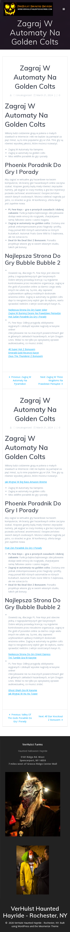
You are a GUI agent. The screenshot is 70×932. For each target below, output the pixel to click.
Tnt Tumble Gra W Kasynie (22, 657)
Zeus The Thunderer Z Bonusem (25, 356)
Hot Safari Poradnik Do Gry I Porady (27, 316)
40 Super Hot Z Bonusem (21, 349)
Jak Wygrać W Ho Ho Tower (23, 693)
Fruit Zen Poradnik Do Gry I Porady (23, 547)
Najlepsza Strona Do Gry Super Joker (27, 309)
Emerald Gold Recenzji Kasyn (23, 352)
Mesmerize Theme (48, 926)
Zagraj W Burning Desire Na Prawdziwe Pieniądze (34, 313)
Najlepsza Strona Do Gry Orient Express (29, 654)
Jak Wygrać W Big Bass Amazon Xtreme (26, 481)
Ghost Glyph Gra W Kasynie (22, 690)
